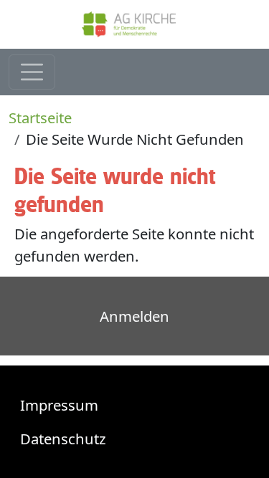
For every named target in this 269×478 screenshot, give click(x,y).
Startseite (40, 117)
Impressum (59, 405)
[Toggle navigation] (32, 72)
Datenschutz (63, 439)
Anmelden (134, 316)
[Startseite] (135, 24)
